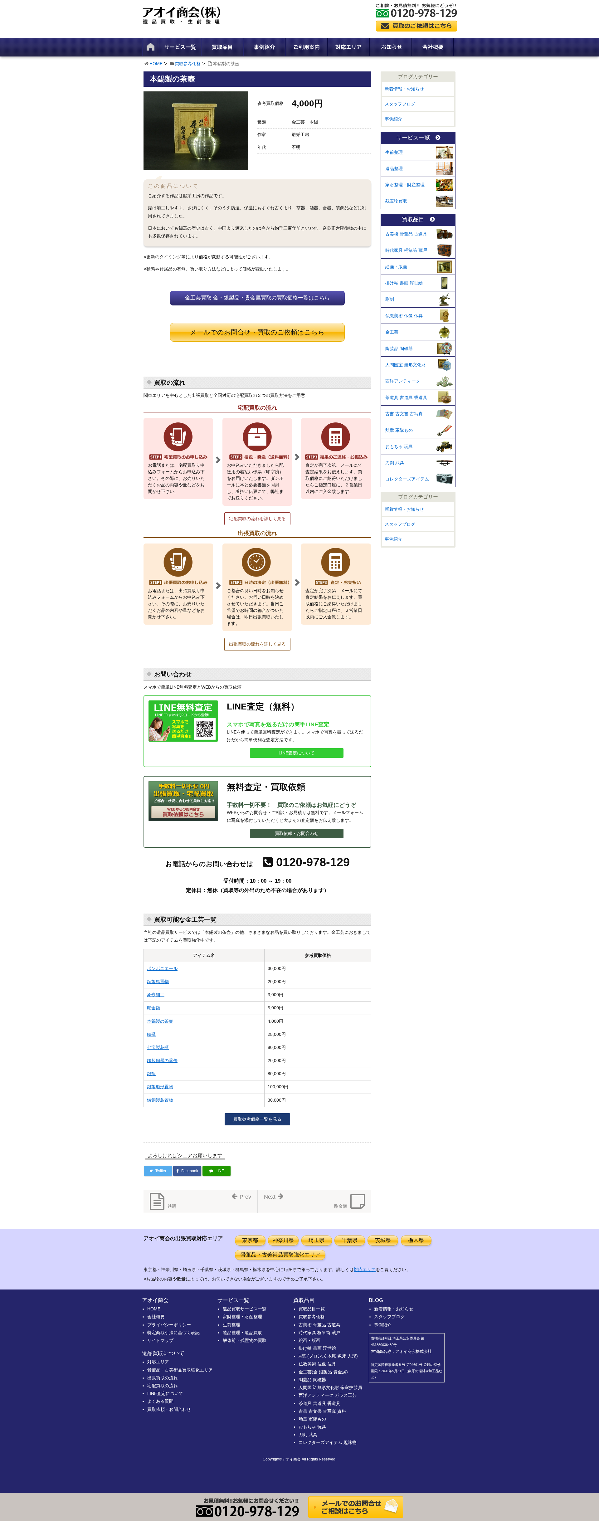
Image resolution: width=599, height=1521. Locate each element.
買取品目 (413, 219)
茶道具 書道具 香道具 (406, 397)
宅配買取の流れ (162, 1385)
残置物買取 (396, 200)
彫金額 (153, 1007)
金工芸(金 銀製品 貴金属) (323, 1371)
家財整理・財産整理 (405, 184)
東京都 (250, 1240)
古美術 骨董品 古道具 (406, 234)
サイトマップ (160, 1340)
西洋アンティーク (402, 380)
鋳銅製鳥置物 (160, 1100)
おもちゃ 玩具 (399, 446)
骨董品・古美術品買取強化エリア (280, 1255)
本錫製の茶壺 (160, 1021)
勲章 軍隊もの (399, 430)
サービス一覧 (413, 138)
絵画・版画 (396, 266)
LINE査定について (296, 752)
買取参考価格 (188, 63)
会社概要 (156, 1316)
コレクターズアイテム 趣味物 (328, 1442)
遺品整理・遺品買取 (242, 1332)
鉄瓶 (151, 1034)
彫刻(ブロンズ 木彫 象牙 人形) (328, 1355)
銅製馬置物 (158, 981)
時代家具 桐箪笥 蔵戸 (406, 250)
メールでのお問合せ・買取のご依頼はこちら (257, 332)
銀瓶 (151, 1073)
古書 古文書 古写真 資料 (322, 1411)
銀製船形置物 (160, 1086)
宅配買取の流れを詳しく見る (257, 518)
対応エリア (365, 1269)
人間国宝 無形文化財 (405, 364)
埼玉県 (316, 1240)
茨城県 (383, 1240)
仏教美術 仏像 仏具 (404, 315)
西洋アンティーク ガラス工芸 (328, 1395)
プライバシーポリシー (169, 1324)
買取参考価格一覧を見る (257, 1119)
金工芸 (391, 331)
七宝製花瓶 (158, 1047)
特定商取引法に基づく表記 (173, 1332)
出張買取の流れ (162, 1377)
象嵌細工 (155, 994)
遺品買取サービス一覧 (244, 1308)
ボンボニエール (162, 968)
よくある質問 (160, 1401)
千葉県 (350, 1240)
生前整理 (394, 152)
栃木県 (416, 1240)
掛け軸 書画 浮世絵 (404, 282)
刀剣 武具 (394, 462)
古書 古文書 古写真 (404, 413)
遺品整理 (394, 168)
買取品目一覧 (312, 1308)
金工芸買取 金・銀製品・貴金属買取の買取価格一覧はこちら (257, 298)
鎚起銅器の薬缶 (162, 1060)
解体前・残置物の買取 (244, 1340)
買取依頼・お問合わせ (297, 833)
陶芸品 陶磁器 (399, 348)
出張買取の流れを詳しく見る (257, 643)
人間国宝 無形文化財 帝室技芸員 (330, 1387)
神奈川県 (283, 1240)
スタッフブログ (400, 103)
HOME (156, 63)
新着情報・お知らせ (404, 88)
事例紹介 (393, 118)
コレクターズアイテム (407, 478)
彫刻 (389, 299)
